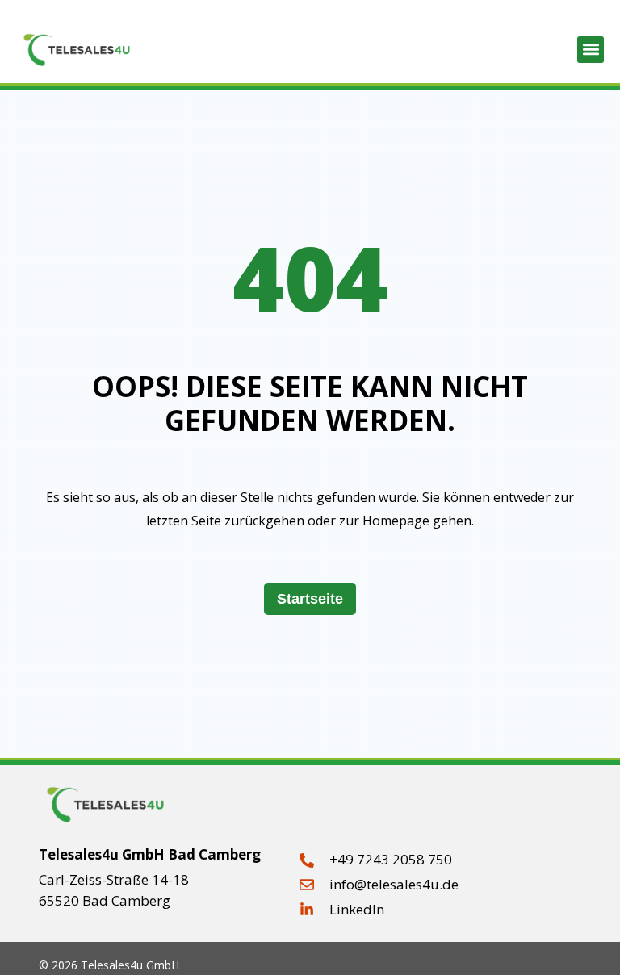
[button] (590, 49)
